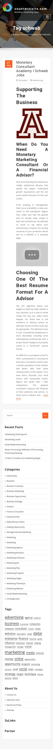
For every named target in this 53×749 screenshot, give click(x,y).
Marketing (11, 537)
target (20, 674)
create (37, 628)
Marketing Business (15, 552)
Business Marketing (15, 491)
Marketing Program (15, 573)
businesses (24, 624)
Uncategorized (13, 598)
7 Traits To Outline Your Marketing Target (22, 458)
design (29, 634)
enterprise (11, 638)
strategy (10, 674)
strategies (39, 669)
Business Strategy (14, 501)
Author (23, 80)
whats (15, 678)
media (30, 653)
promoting (35, 664)
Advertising (38, 80)
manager (20, 647)
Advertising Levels (12, 439)
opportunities (30, 659)
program (26, 664)
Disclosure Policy (14, 705)
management (10, 646)
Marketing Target (14, 578)
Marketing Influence (15, 557)
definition (10, 633)
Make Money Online (15, 522)
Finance (10, 506)
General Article (13, 516)
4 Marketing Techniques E (16, 434)
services (8, 669)
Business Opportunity (16, 496)
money (9, 659)
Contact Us (11, 694)
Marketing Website (15, 588)
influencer (20, 643)
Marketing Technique (16, 583)
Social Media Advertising (15, 444)
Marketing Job (13, 563)
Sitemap (10, 710)
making (37, 643)
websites (8, 678)
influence (10, 642)
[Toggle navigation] (47, 16)
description (21, 634)
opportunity (12, 664)
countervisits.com (30, 9)
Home (5, 34)
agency (29, 617)
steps (31, 669)
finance (23, 638)
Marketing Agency (15, 547)
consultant (21, 628)
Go (45, 415)
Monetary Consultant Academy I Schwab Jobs (31, 34)
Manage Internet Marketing (19, 532)
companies (35, 624)
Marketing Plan (13, 568)
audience (37, 618)
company (9, 628)
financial (32, 639)
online (18, 659)
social (23, 669)
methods (40, 653)
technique (30, 674)
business (12, 623)
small (15, 669)
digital (37, 633)
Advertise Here (13, 700)
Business (10, 481)
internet (29, 643)
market (28, 646)
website (40, 674)
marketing (15, 652)
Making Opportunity (16, 527)
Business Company (15, 486)
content (31, 629)
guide (40, 639)
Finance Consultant (15, 511)
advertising (14, 616)
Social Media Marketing (17, 593)
